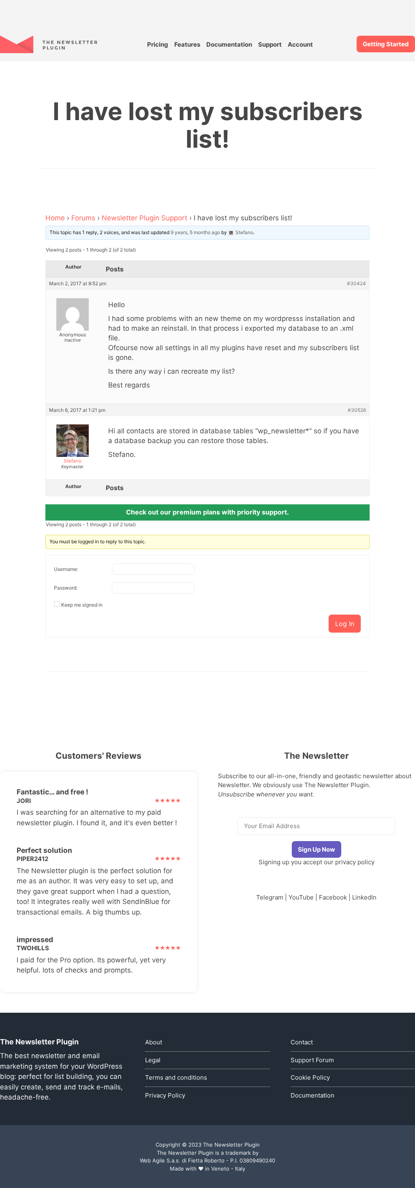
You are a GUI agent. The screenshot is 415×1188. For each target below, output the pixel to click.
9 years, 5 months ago (195, 232)
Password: (65, 588)
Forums (83, 218)
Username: (66, 569)
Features (187, 44)
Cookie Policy (310, 1077)
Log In (344, 624)
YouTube (301, 897)
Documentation (229, 44)
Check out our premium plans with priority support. (207, 512)
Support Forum (312, 1060)
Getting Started (386, 44)
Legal (152, 1060)
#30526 (357, 410)
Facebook (333, 897)
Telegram (269, 897)
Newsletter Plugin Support (144, 218)
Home (55, 218)
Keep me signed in (82, 605)
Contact (302, 1042)
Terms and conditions (176, 1077)
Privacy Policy (165, 1095)
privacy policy (354, 862)
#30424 (356, 283)
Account (300, 44)
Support (270, 44)
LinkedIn (364, 897)
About (153, 1042)
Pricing (157, 44)
